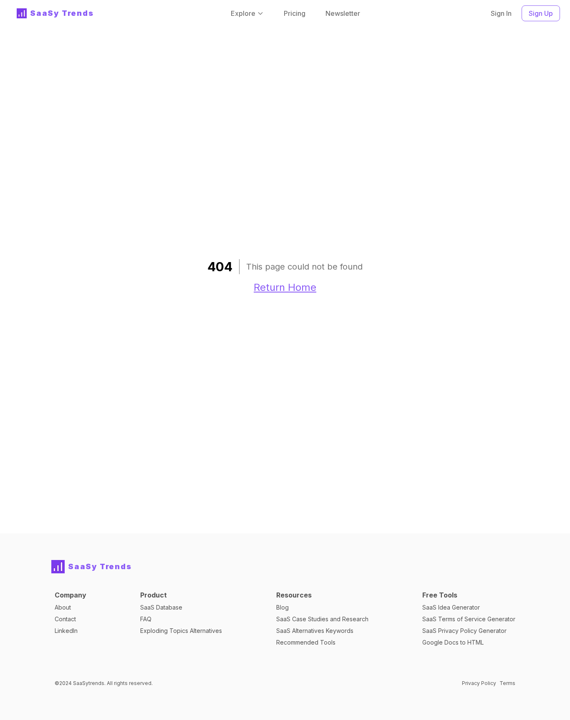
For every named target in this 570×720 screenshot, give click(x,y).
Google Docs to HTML (453, 642)
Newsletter (342, 13)
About (63, 607)
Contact (65, 618)
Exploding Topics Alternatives (181, 630)
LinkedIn (66, 630)
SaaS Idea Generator (451, 607)
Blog (282, 607)
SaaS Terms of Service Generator (468, 618)
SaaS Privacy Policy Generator (464, 630)
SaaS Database (161, 607)
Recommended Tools (305, 642)
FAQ (145, 618)
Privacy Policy (479, 683)
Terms (507, 683)
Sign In (501, 13)
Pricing (294, 13)
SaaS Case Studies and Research (322, 618)
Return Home (285, 287)
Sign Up (541, 13)
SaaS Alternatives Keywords (314, 630)
